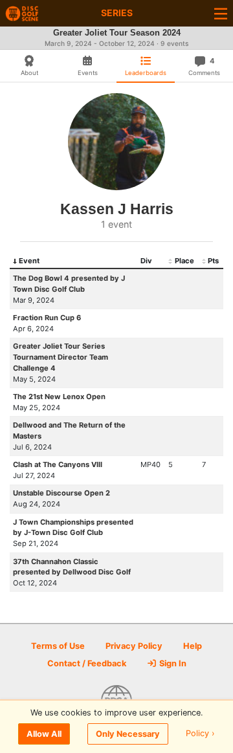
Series (117, 12)
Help (192, 646)
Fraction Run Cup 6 (47, 317)
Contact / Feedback (86, 663)
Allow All (44, 734)
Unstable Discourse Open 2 (61, 492)
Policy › (200, 734)
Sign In (171, 663)
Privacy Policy (133, 646)
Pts (213, 260)
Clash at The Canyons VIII (57, 464)
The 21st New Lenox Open (59, 396)
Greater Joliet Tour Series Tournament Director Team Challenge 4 (60, 357)
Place (184, 260)
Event (29, 260)
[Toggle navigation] (221, 13)
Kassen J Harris (116, 209)
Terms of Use (58, 646)
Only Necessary (128, 734)
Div (146, 260)
